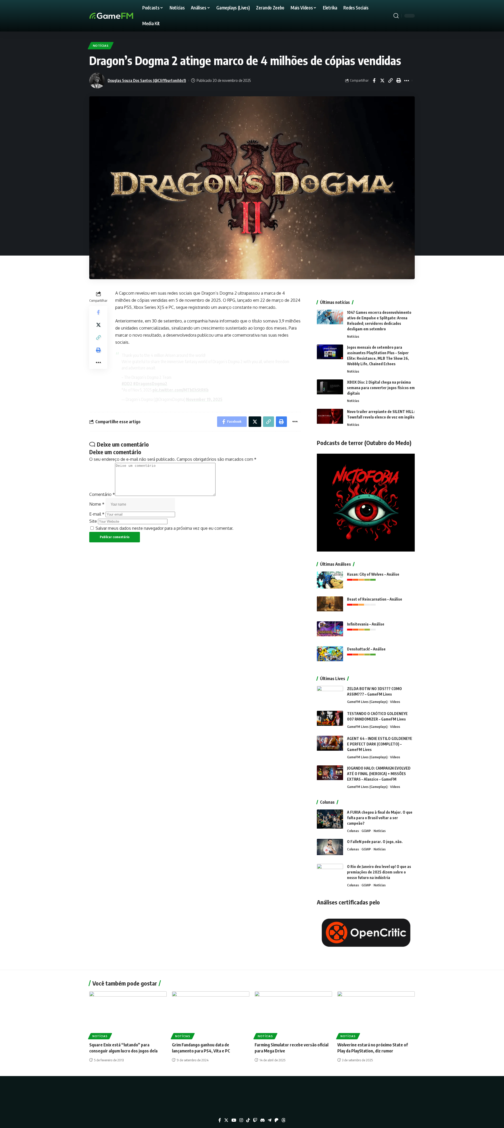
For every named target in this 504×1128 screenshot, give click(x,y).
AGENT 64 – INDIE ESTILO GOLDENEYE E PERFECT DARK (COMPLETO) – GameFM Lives (379, 744)
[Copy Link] (390, 80)
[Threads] (283, 1120)
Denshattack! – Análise (366, 649)
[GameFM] (120, 15)
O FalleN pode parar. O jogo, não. (375, 841)
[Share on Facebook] (374, 80)
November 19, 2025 (204, 399)
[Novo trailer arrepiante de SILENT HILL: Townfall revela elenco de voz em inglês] (330, 418)
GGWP (366, 831)
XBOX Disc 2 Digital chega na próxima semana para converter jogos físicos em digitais (381, 387)
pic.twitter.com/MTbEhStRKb (181, 390)
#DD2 (127, 383)
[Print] (398, 80)
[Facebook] (219, 1120)
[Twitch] (255, 1120)
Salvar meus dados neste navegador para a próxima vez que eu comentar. (164, 528)
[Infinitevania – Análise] (330, 631)
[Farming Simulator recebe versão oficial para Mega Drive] (293, 1014)
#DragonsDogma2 (150, 383)
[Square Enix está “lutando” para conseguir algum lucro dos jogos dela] (128, 1014)
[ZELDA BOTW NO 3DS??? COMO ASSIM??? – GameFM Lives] (330, 696)
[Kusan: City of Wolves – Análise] (330, 581)
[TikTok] (248, 1120)
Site (93, 521)
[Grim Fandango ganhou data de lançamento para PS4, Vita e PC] (210, 1014)
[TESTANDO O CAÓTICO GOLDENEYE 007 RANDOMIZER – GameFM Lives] (330, 720)
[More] (406, 80)
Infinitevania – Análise (365, 624)
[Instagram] (241, 1120)
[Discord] (262, 1120)
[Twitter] (226, 1120)
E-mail (96, 514)
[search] (396, 15)
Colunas (353, 831)
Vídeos (395, 702)
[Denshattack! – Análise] (330, 656)
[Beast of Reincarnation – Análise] (330, 606)
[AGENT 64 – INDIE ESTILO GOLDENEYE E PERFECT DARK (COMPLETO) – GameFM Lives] (330, 745)
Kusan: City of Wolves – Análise (373, 574)
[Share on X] (382, 80)
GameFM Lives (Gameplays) (367, 702)
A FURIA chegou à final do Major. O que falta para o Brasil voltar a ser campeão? (379, 817)
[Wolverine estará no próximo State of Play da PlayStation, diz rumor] (376, 1014)
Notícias (101, 45)
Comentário (102, 494)
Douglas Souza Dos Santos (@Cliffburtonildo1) (147, 80)
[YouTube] (234, 1120)
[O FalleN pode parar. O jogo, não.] (330, 849)
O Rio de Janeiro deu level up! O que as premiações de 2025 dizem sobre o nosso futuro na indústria (379, 872)
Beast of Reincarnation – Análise (374, 599)
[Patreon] (276, 1120)
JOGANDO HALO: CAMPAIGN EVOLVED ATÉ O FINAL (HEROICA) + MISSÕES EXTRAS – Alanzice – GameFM (379, 773)
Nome (96, 504)
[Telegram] (269, 1120)
